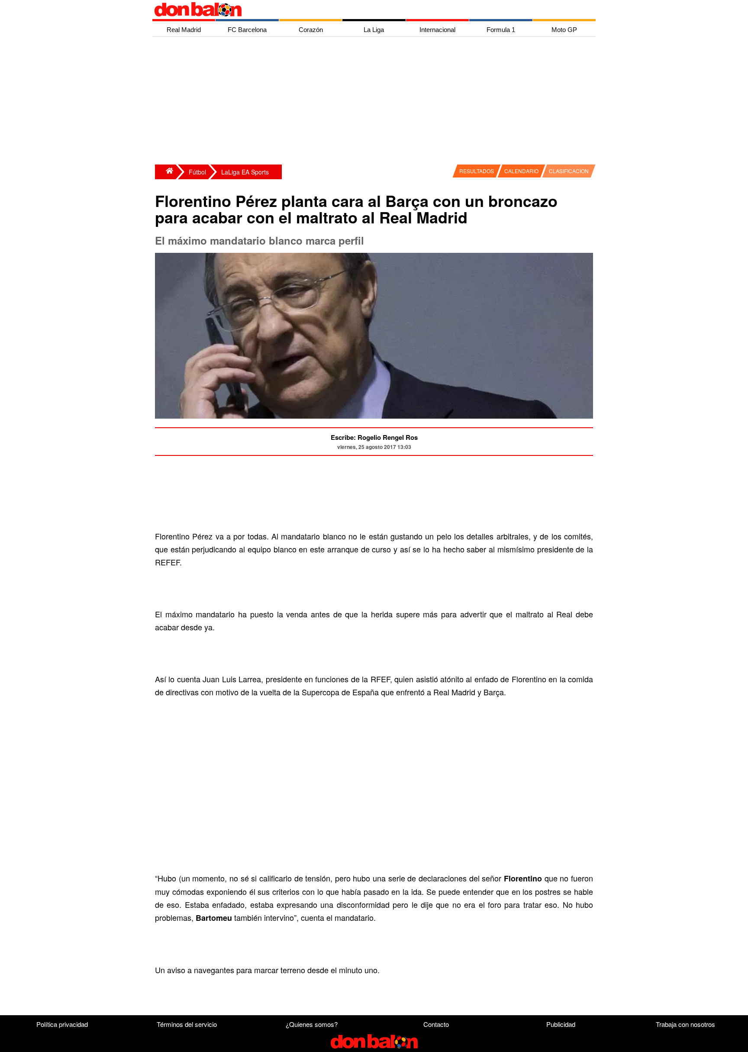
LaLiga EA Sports (245, 172)
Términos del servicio (187, 1024)
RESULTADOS (476, 170)
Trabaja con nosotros (685, 1024)
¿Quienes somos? (312, 1024)
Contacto (436, 1024)
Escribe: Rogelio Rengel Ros (374, 437)
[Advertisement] (376, 101)
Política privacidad (62, 1024)
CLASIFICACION (569, 170)
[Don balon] (364, 9)
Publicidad (560, 1024)
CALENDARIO (521, 170)
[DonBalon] (165, 172)
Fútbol (197, 172)
